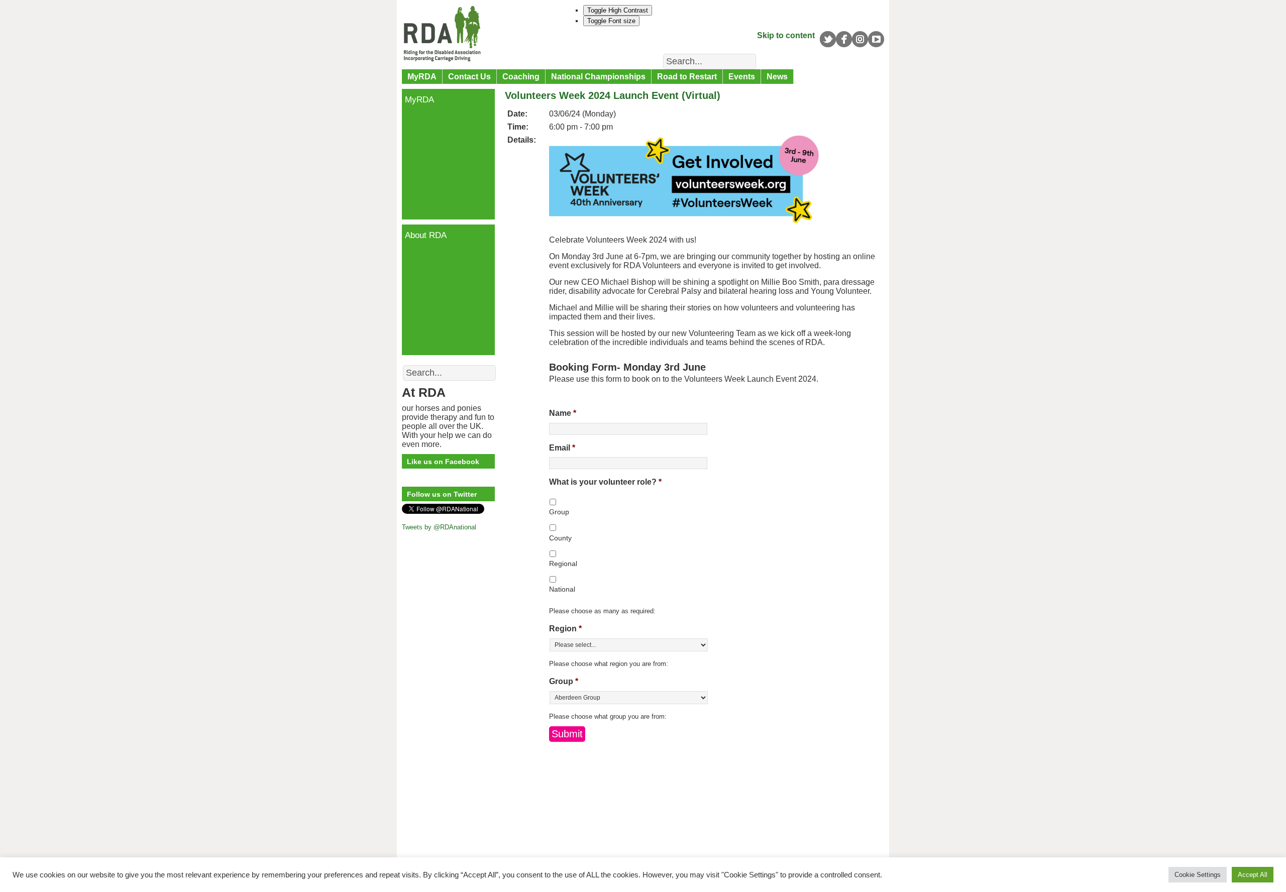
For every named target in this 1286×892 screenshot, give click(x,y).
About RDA (426, 235)
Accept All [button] (1252, 874)
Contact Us (469, 76)
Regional (563, 564)
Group (559, 512)
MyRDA (422, 76)
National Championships (598, 76)
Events (741, 76)
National (562, 589)
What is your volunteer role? (605, 482)
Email (562, 447)
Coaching (521, 76)
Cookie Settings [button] (1197, 874)
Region (565, 628)
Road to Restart (687, 76)
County (560, 538)
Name (562, 413)
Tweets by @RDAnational (439, 527)
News (777, 76)
